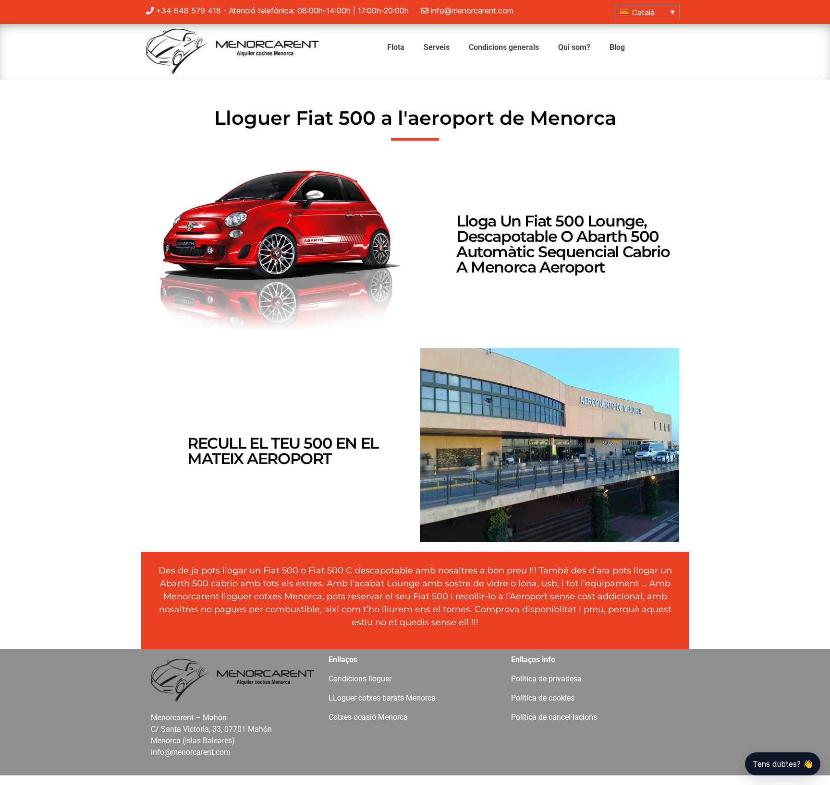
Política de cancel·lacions (554, 717)
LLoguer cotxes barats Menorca (382, 697)
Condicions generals (504, 47)
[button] (647, 12)
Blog (617, 47)
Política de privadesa (546, 678)
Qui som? (574, 47)
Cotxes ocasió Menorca (368, 717)
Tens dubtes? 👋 (783, 764)
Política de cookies (542, 697)
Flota (395, 47)
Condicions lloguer (360, 678)
